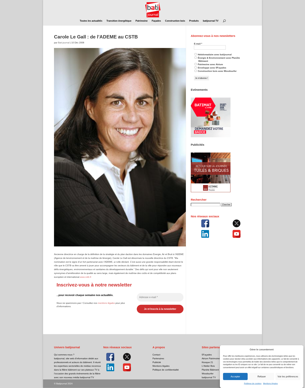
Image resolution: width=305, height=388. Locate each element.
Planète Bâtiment (210, 369)
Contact (156, 354)
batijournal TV (210, 21)
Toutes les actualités (91, 21)
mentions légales (106, 303)
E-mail (198, 43)
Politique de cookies (252, 383)
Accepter (235, 376)
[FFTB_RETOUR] (210, 191)
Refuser (262, 376)
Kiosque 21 (207, 362)
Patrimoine (142, 21)
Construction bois (175, 21)
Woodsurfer (208, 373)
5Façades (207, 354)
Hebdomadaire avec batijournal (214, 54)
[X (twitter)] (236, 223)
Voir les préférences (288, 376)
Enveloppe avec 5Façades (211, 67)
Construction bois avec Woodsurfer (217, 71)
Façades (156, 21)
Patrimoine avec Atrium (210, 64)
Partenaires (158, 358)
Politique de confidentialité (165, 369)
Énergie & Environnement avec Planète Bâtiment (218, 59)
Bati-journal (63, 42)
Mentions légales (270, 383)
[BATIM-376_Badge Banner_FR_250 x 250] (210, 136)
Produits (194, 21)
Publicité (156, 362)
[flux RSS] (205, 223)
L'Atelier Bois (208, 366)
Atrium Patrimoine (211, 358)
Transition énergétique (118, 21)
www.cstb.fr (85, 277)
